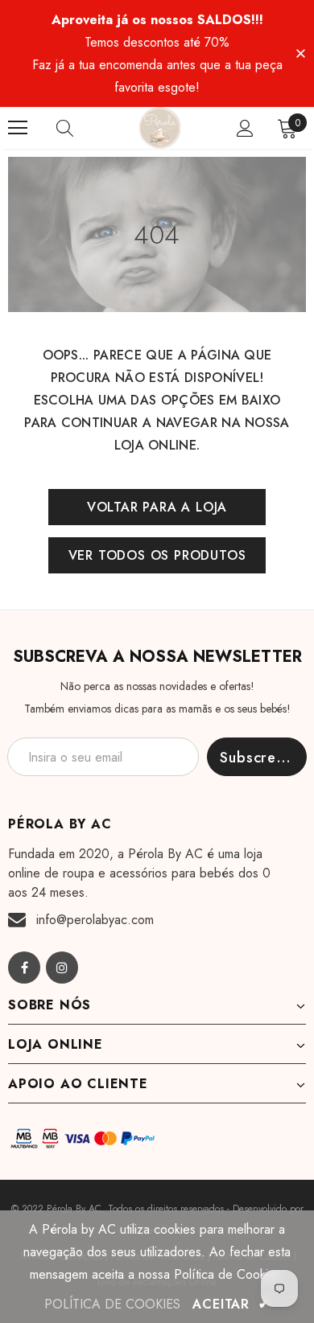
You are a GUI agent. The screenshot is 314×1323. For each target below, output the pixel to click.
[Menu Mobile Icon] (17, 128)
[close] (300, 52)
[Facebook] (24, 967)
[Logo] (159, 128)
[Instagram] (62, 967)
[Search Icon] (80, 128)
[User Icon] (245, 128)
